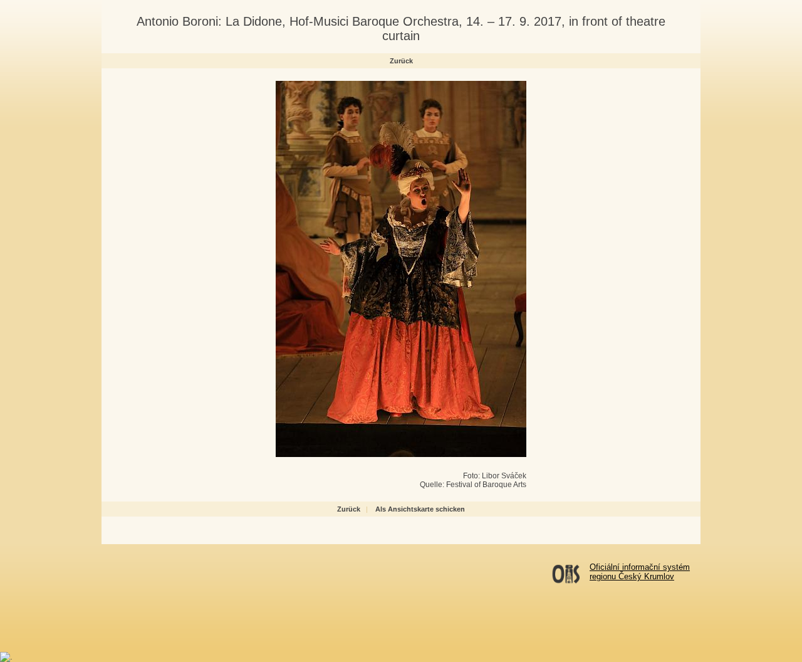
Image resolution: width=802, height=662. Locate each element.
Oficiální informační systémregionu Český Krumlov (640, 571)
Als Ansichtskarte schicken (420, 509)
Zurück (401, 61)
